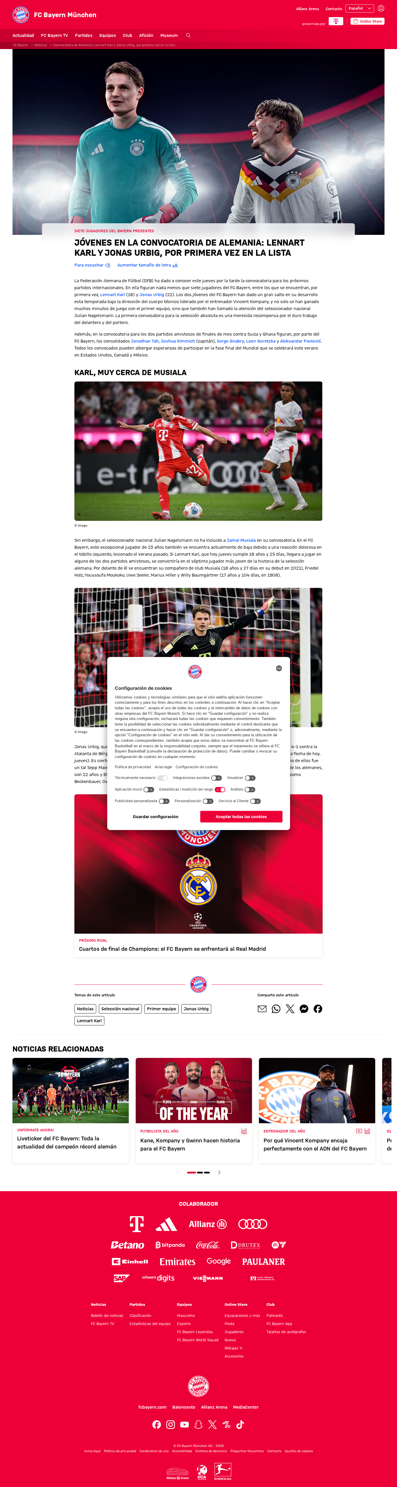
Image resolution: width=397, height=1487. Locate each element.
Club (127, 35)
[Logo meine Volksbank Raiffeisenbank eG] (262, 1278)
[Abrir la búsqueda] (188, 35)
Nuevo (230, 1340)
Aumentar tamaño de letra (144, 265)
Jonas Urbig (152, 294)
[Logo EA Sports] (279, 1245)
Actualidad (23, 35)
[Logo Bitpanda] (170, 1245)
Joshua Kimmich (178, 341)
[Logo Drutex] (245, 1245)
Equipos (107, 35)
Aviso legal (92, 1451)
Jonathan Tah (145, 341)
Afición (146, 35)
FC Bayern (20, 45)
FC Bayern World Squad (198, 1340)
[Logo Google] (219, 1261)
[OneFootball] (226, 1424)
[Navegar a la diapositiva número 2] (200, 1172)
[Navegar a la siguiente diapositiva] (219, 1173)
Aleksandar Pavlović (300, 341)
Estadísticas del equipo (150, 1324)
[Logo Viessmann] (207, 1278)
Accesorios (234, 1356)
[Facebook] (156, 1424)
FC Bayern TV (54, 35)
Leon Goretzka (261, 341)
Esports (184, 1324)
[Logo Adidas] (166, 1224)
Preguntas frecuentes (247, 1451)
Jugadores (234, 1332)
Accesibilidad (182, 1451)
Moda (229, 1324)
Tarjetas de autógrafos (286, 1332)
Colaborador (198, 1204)
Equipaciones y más (242, 1315)
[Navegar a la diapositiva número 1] (191, 1172)
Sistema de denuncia (211, 1451)
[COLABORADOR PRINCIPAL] (336, 21)
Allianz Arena (307, 9)
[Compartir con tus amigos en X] (290, 1008)
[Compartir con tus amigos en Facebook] (318, 1008)
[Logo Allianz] (208, 1224)
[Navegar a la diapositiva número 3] (207, 1172)
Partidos (83, 35)
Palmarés (275, 1315)
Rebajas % (233, 1348)
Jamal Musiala (241, 540)
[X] (212, 1424)
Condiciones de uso (154, 1451)
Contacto (334, 9)
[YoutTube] (184, 1424)
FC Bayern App (279, 1324)
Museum (169, 35)
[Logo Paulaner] (263, 1262)
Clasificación (140, 1315)
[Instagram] (170, 1424)
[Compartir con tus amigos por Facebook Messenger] (304, 1008)
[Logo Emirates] (177, 1261)
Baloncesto (183, 1407)
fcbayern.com (152, 1407)
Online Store (236, 1304)
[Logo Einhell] (130, 1261)
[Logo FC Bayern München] (198, 1386)
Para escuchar (88, 265)
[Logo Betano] (127, 1245)
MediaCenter (246, 1407)
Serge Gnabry (230, 341)
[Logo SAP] (122, 1278)
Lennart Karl (112, 294)
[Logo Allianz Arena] (177, 1474)
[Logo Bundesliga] (222, 1471)
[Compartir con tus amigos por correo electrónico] (262, 1008)
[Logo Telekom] (137, 1224)
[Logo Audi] (252, 1224)
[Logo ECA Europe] (202, 1472)
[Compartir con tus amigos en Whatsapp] (276, 1008)
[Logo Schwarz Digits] (158, 1278)
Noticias (41, 45)
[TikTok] (240, 1424)
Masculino (186, 1315)
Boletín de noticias (107, 1315)
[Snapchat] (198, 1424)
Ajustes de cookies (299, 1451)
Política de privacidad (120, 1451)
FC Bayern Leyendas (195, 1332)
